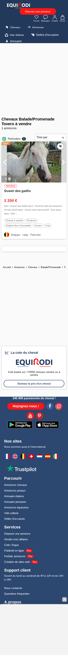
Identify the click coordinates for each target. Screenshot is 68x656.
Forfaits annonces (14, 556)
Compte (54, 21)
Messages (45, 21)
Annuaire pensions (15, 501)
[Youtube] (30, 416)
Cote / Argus (11, 544)
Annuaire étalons (14, 496)
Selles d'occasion (47, 34)
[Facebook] (49, 406)
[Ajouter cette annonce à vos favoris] (60, 146)
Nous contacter (13, 588)
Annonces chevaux (15, 484)
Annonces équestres (16, 507)
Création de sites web (17, 561)
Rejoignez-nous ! (26, 406)
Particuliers (14, 138)
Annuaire (15, 41)
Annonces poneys (15, 490)
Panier (62, 21)
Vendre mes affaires (16, 539)
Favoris (36, 21)
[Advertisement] (34, 80)
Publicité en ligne (14, 550)
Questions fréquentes (17, 593)
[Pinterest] (39, 416)
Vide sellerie (11, 513)
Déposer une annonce (38, 11)
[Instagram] (59, 406)
